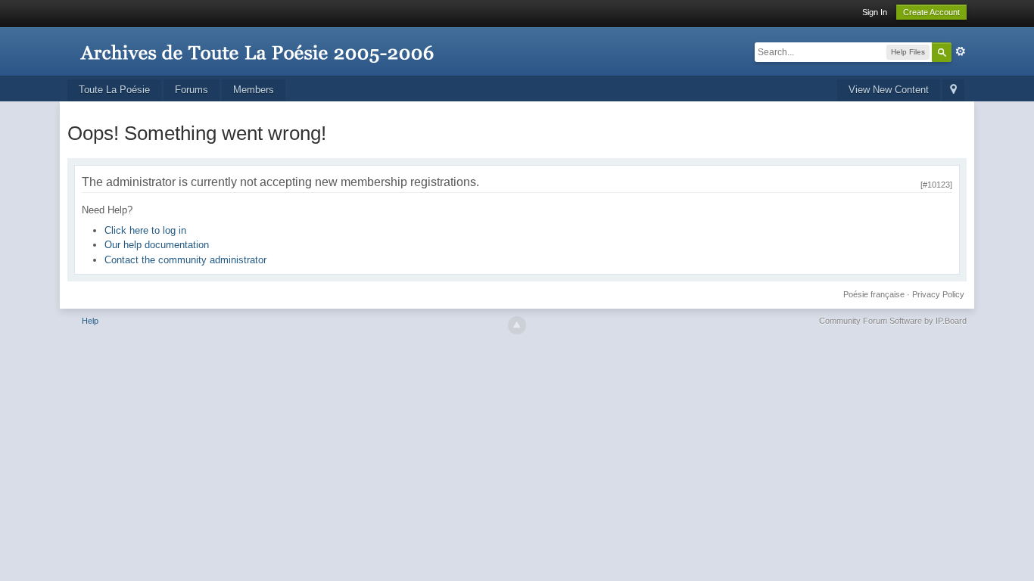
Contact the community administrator (185, 260)
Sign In (874, 12)
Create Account (931, 12)
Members (253, 89)
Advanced (961, 51)
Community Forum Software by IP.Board (893, 320)
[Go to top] (517, 325)
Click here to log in (145, 230)
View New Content (889, 89)
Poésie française (874, 294)
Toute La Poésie (114, 89)
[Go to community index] (256, 45)
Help (90, 320)
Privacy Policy (938, 294)
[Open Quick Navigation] (953, 90)
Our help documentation (156, 244)
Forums (191, 89)
